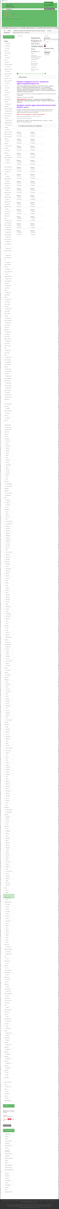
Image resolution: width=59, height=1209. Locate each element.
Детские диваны (7, 89)
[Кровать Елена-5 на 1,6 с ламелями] (37, 144)
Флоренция (8, 464)
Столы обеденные (7, 976)
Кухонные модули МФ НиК (8, 270)
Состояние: (34, 51)
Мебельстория (8, 1167)
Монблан (7, 712)
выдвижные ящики (49, 48)
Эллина (7, 745)
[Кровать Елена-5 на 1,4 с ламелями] (23, 144)
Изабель (7, 474)
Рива (6, 585)
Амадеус (7, 526)
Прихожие (7, 46)
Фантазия (7, 545)
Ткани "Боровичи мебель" (6, 1094)
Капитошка (8, 616)
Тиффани (7, 831)
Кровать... (19, 132)
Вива (6, 892)
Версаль (7, 842)
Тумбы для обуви (7, 1029)
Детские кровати (7, 93)
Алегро (7, 578)
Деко (6, 580)
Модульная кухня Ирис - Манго (7, 288)
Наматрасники (7, 424)
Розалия (7, 772)
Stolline (6, 1136)
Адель (7, 467)
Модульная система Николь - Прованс (8, 371)
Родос (7, 935)
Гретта (7, 873)
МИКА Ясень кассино (8, 638)
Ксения (7, 703)
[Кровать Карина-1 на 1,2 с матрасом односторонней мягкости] (37, 179)
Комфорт (7, 705)
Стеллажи (7, 951)
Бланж (7, 918)
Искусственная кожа (7, 1083)
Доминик (7, 786)
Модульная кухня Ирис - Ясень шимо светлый (7, 303)
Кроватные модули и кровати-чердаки (8, 106)
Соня (6, 476)
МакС (6, 1163)
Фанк (6, 682)
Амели (7, 833)
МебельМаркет (8, 1165)
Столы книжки (6, 964)
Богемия (7, 729)
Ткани (6, 1072)
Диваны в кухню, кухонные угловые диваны (8, 61)
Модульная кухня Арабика (7, 228)
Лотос (7, 890)
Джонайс (7, 1156)
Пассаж (7, 516)
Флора (7, 864)
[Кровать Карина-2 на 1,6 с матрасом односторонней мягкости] (23, 214)
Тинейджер (8, 613)
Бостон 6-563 (8, 493)
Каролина (7, 528)
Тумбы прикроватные (7, 1018)
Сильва (7, 1178)
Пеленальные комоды (8, 126)
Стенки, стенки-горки (7, 987)
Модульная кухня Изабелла (8, 319)
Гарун (6, 443)
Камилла (7, 783)
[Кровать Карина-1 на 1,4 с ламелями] (23, 200)
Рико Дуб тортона (7, 671)
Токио (6, 741)
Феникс (7, 462)
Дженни (7, 635)
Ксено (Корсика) (6, 508)
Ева (6, 549)
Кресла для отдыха (7, 147)
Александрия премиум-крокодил (8, 722)
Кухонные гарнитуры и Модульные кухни (7, 215)
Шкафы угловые (6, 1041)
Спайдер (7, 656)
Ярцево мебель (8, 1191)
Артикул (33, 49)
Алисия (7, 632)
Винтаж (7, 845)
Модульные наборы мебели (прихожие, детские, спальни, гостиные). (8, 433)
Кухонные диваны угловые (8, 68)
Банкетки (7, 159)
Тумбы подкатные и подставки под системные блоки (7, 1000)
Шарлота (7, 866)
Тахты (7, 209)
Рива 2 (7, 587)
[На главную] (4, 31)
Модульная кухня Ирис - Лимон (7, 295)
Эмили (7, 788)
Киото (6, 696)
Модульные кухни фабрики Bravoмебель (7, 378)
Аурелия (7, 502)
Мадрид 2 (7, 533)
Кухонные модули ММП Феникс (7, 265)
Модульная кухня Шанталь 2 (8, 251)
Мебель (6, 41)
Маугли (7, 618)
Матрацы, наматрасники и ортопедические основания (8, 396)
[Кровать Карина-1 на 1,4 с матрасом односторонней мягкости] (23, 186)
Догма (7, 852)
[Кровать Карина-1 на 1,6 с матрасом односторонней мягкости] (37, 186)
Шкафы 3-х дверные (7, 1055)
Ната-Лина (8, 750)
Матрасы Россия (7, 419)
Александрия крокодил (8, 813)
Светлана (7, 861)
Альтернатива (8, 521)
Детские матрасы (7, 414)
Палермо (7, 564)
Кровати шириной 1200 (7, 191)
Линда (7, 857)
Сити (6, 627)
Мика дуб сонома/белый (7, 643)
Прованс (7, 597)
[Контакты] (29, 1)
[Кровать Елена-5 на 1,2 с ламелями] (37, 137)
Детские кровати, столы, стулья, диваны (8, 78)
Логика (7, 734)
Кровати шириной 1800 (7, 205)
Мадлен (7, 781)
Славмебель (8, 1180)
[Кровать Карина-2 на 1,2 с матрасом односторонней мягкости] (23, 207)
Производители (9, 1130)
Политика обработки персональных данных (29, 1207)
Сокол (6, 1182)
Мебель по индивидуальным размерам (11, 17)
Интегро (7, 854)
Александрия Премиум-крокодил (8, 488)
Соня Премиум (6, 480)
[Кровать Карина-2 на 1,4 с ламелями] (23, 221)
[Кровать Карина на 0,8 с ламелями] (23, 165)
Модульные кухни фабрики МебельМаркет (7, 223)
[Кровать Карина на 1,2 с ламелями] (37, 165)
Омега (7, 514)
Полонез (7, 689)
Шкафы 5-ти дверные (7, 1064)
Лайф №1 (7, 646)
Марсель (7, 878)
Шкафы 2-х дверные (7, 1050)
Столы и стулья (7, 84)
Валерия (7, 599)
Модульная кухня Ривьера (7, 384)
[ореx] (45, 46)
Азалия (7, 819)
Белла (7, 566)
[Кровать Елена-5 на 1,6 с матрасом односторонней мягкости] (23, 137)
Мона (6, 937)
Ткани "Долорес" (6, 1076)
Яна (6, 1189)
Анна (6, 939)
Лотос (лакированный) (8, 900)
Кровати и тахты (7, 172)
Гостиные (7, 441)
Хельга (7, 547)
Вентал (7, 1147)
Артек (6, 611)
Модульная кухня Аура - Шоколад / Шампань (7, 326)
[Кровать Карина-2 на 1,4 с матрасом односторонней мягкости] (37, 207)
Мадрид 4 (7, 538)
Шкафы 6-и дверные (7, 1069)
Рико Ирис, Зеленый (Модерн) (7, 677)
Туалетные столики (7, 1022)
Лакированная (7, 897)
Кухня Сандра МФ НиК (8, 275)
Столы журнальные (7, 959)
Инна (6, 457)
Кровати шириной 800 (7, 182)
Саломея (7, 911)
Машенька (8, 606)
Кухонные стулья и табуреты (7, 982)
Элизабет (7, 795)
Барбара (7, 838)
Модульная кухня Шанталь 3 (8, 258)
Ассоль (7, 469)
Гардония (7, 847)
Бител (6, 1138)
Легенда (7, 472)
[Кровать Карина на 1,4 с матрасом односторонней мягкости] (23, 158)
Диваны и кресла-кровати (8, 156)
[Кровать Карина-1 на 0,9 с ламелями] (23, 193)
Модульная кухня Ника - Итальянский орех (7, 345)
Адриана (7, 571)
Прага (6, 859)
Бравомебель (8, 1145)
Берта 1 (7, 575)
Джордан (7, 816)
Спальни (7, 767)
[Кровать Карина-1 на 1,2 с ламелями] (37, 193)
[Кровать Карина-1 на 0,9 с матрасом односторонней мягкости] (23, 179)
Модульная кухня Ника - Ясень (7, 353)
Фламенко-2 (8, 691)
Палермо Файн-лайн (7, 560)
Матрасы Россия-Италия (7, 409)
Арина (7, 835)
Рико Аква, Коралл (7, 667)
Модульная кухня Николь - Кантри (7, 364)
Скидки (6, 1105)
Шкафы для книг (7, 955)
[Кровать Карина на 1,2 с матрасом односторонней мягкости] (37, 151)
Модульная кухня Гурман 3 (8, 238)
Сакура (7, 909)
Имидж (7, 753)
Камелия (7, 445)
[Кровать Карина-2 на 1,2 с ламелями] (37, 214)
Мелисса (7, 460)
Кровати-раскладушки (7, 177)
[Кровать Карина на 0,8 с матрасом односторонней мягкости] (23, 151)
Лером (6, 1160)
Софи (6, 869)
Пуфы (7, 1026)
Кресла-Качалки (6, 142)
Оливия (7, 448)
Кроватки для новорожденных (8, 121)
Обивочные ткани (7, 1088)
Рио (6, 519)
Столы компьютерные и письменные (8, 970)
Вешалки (7, 43)
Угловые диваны (7, 151)
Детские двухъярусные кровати (7, 99)
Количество (47, 38)
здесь (26, 107)
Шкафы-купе (8, 1033)
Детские (7, 594)
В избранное (47, 54)
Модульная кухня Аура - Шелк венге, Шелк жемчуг (7, 335)
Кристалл (7, 556)
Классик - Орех (7, 886)
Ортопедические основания (8, 405)
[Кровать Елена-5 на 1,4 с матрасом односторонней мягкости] (37, 130)
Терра (6, 455)
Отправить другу (35, 69)
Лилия (7, 906)
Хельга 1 (7, 554)
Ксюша (7, 609)
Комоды (7, 162)
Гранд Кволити (8, 1153)
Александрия (8, 483)
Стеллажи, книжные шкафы (8, 948)
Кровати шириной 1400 (7, 196)
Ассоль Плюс (8, 552)
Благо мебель (8, 1141)
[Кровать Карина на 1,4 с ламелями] (23, 172)
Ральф (7, 649)
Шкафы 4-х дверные (7, 1060)
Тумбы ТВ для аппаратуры (8, 992)
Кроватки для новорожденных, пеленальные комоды (8, 115)
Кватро (7, 573)
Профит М (7, 1175)
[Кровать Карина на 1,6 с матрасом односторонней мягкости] (37, 158)
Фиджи (7, 590)
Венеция (7, 883)
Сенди (7, 651)
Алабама (7, 500)
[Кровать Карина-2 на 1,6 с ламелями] (37, 221)
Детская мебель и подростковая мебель (7, 52)
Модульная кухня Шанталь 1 (8, 244)
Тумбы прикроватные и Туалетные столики (8, 1011)
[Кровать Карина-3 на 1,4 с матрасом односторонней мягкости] (37, 228)
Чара (6, 743)
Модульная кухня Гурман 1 (8, 233)
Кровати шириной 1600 (7, 200)
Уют (6, 708)
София (7, 453)
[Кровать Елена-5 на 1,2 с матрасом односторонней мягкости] (23, 130)
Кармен (7, 450)
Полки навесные (6, 943)
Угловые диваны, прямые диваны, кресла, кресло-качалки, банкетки (8, 134)
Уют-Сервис (8, 1185)
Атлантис (7, 504)
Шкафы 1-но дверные (7, 1046)
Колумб (7, 601)
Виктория (7, 904)
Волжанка (7, 790)
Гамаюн (7, 698)
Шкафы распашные (7, 1036)
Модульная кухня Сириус (7, 389)
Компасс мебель (9, 1158)
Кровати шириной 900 (7, 186)
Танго (6, 592)
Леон (6, 604)
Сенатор (7, 542)
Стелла (7, 821)
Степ (6, 755)
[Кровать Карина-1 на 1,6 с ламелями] (37, 200)
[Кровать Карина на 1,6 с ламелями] (37, 172)
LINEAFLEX (8, 1134)
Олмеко (7, 1173)
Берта (7, 840)
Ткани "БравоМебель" (8, 1099)
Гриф (6, 630)
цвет (45, 44)
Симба (7, 653)
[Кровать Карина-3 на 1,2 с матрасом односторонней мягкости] (23, 228)
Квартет (7, 731)
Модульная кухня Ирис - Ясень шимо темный (7, 312)
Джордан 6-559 (7, 496)
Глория (7, 850)
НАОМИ (7, 769)
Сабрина (7, 738)
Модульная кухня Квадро (7, 358)
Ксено (7, 511)
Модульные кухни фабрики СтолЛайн (7, 281)
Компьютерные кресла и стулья (8, 168)
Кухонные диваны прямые (8, 72)
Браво (7, 583)
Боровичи (7, 1143)
